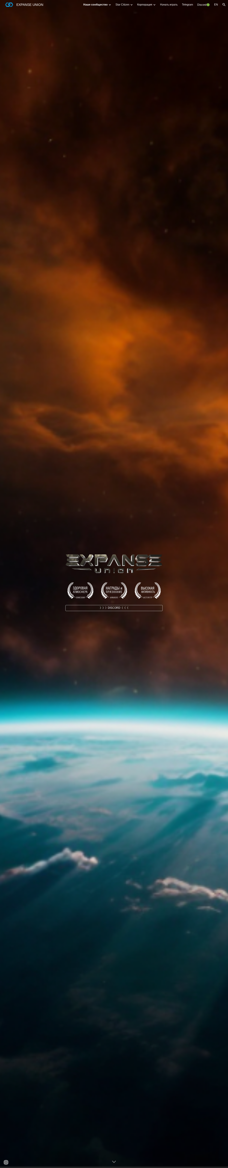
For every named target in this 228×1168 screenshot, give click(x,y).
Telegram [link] (187, 4)
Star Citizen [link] (122, 4)
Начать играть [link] (169, 4)
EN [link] (216, 4)
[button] (224, 5)
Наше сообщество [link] (95, 4)
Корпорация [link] (144, 4)
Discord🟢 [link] (203, 4)
